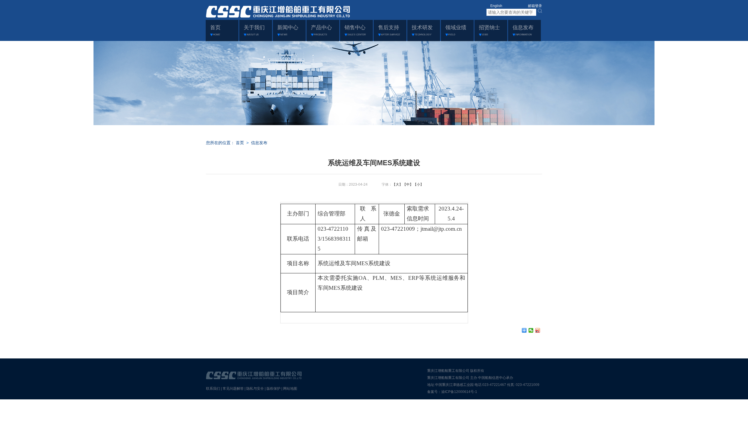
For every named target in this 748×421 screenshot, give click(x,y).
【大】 (397, 184)
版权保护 (273, 389)
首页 (240, 142)
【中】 (408, 184)
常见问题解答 (233, 389)
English (496, 6)
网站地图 (290, 389)
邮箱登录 (535, 6)
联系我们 (213, 389)
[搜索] (540, 11)
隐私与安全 (255, 389)
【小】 (418, 184)
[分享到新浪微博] (537, 330)
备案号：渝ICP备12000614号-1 (452, 392)
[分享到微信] (531, 330)
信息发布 (259, 142)
